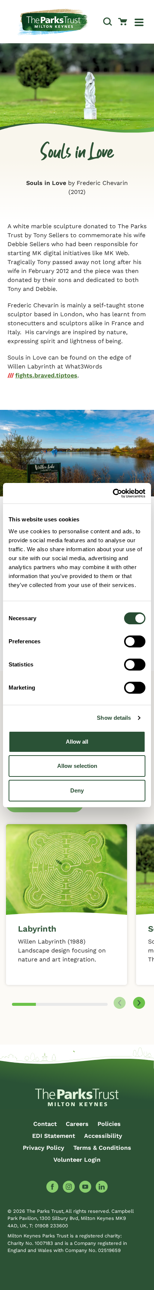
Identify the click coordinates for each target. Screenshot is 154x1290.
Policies (109, 1123)
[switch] (134, 641)
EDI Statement (53, 1135)
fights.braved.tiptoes (46, 375)
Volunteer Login (77, 1159)
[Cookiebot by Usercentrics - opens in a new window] (112, 493)
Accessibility (103, 1135)
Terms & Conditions (102, 1147)
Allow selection (77, 766)
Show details (114, 718)
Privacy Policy (43, 1147)
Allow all (77, 741)
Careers (77, 1123)
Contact (45, 1123)
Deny (77, 790)
